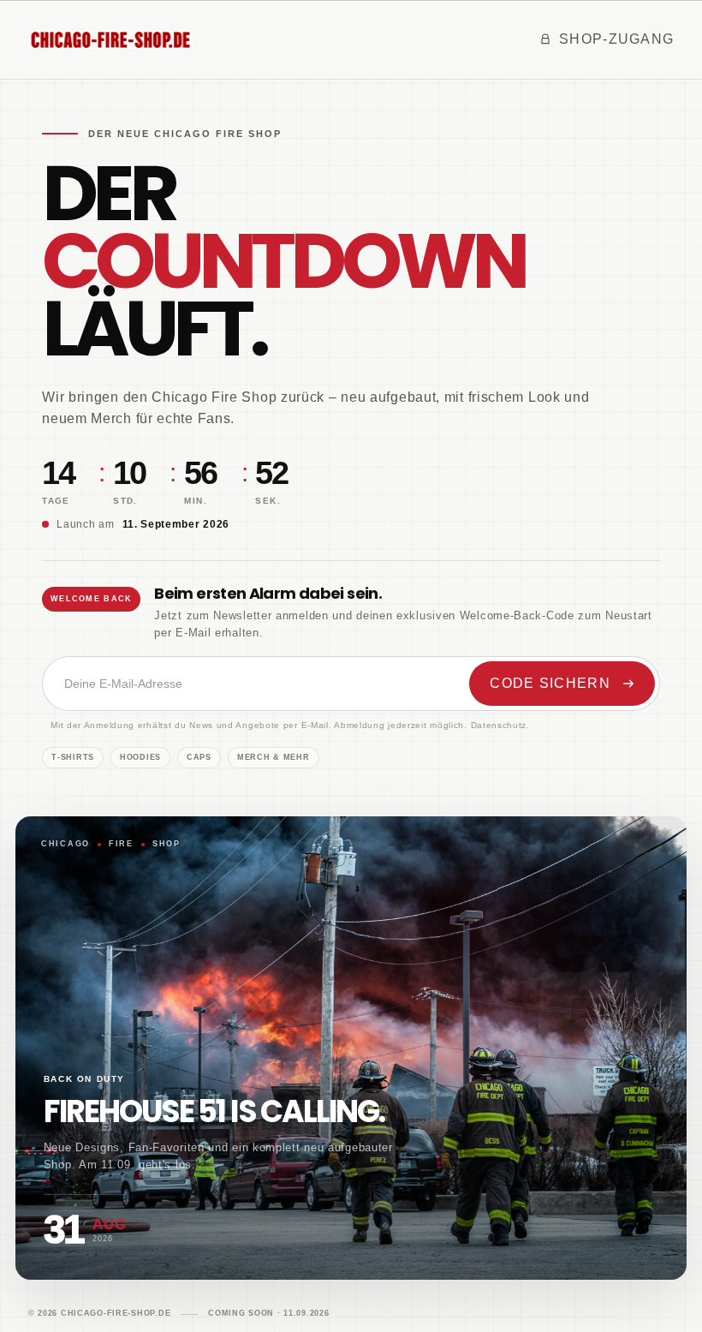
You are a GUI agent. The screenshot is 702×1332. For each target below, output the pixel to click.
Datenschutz (499, 725)
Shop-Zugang (616, 39)
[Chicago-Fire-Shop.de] (110, 39)
